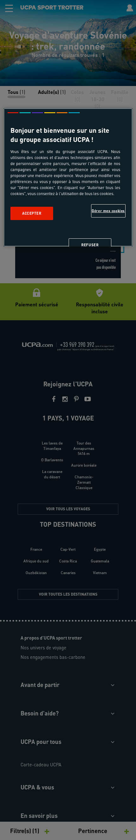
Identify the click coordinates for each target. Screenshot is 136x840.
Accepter (31, 213)
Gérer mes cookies (108, 210)
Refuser (89, 244)
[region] (68, 177)
